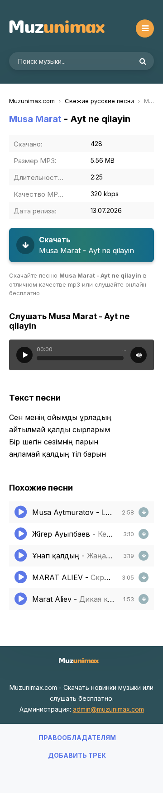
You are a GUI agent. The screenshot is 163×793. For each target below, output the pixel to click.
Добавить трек (77, 755)
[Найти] (143, 61)
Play (24, 355)
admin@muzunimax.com (108, 709)
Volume (138, 355)
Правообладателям (77, 737)
